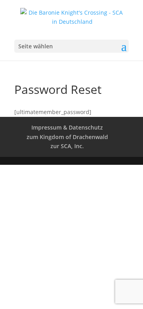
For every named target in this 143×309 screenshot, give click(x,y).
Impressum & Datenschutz (67, 127)
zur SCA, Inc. (67, 146)
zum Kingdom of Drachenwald (67, 137)
